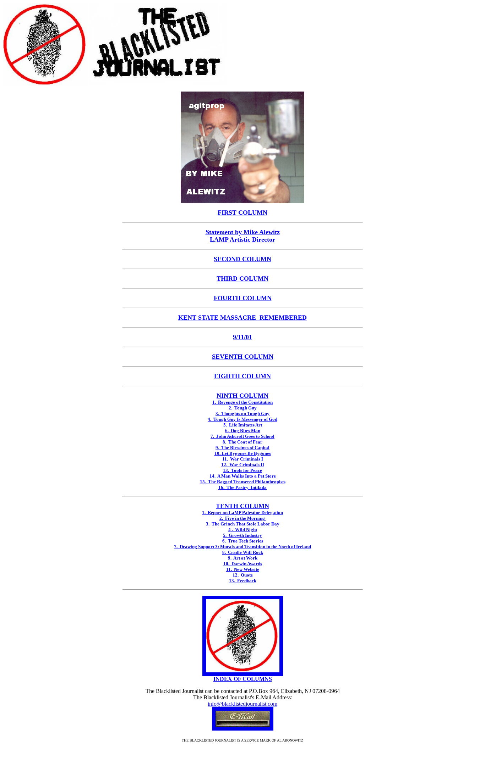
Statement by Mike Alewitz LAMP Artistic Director (243, 235)
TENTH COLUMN (242, 506)
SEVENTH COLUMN (242, 356)
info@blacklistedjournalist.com (242, 704)
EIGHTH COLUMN (242, 376)
